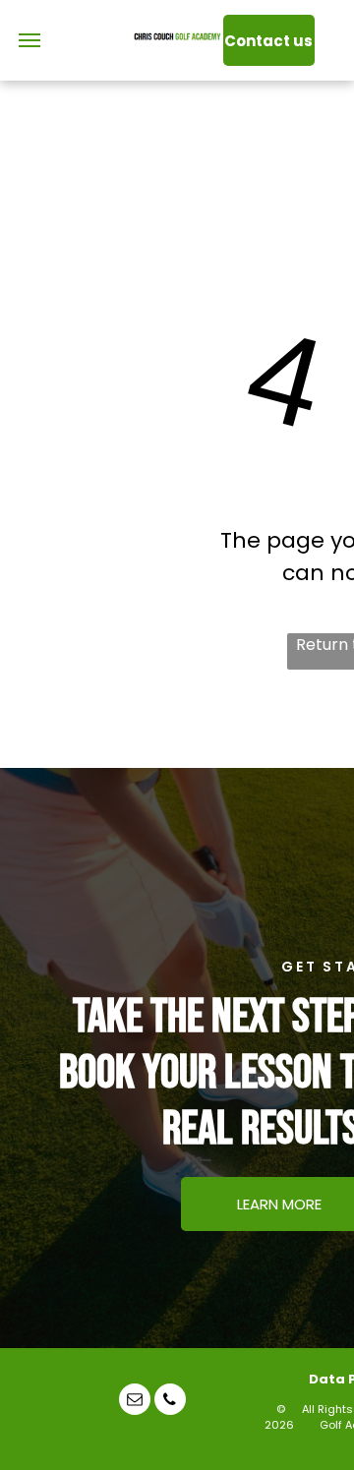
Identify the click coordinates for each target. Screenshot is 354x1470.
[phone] (170, 1401)
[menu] (29, 40)
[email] (134, 1401)
